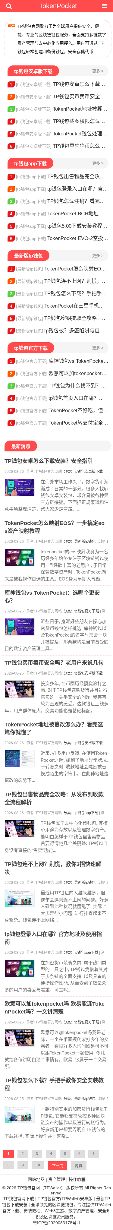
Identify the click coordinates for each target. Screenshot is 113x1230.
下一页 (57, 1166)
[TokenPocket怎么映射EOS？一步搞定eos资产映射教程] (20, 557)
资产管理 (56, 1179)
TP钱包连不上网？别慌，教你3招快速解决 (59, 281)
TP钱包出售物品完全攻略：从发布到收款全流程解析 (59, 176)
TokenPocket (58, 6)
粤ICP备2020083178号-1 (56, 1222)
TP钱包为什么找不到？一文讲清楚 (59, 386)
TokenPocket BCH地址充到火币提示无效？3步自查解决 (59, 214)
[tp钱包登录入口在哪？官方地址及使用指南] (20, 968)
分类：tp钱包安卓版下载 (83, 472)
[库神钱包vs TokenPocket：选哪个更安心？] (20, 627)
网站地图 (36, 1179)
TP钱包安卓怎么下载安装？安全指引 (59, 84)
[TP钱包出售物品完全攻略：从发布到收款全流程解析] (20, 828)
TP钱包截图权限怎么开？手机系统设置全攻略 (59, 121)
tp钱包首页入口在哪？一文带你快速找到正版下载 (59, 398)
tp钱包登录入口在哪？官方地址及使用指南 (59, 189)
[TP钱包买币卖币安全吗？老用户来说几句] (20, 689)
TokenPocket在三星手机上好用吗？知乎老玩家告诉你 (59, 306)
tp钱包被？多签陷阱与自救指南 (59, 331)
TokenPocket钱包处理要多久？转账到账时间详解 (59, 134)
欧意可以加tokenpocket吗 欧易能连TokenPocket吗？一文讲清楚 (59, 373)
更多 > (98, 71)
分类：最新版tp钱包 (80, 541)
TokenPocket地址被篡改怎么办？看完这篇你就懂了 (59, 109)
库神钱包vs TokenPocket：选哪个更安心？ (59, 361)
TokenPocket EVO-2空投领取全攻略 (59, 238)
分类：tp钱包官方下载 (81, 611)
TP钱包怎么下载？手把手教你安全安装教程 (59, 293)
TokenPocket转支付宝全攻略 (59, 423)
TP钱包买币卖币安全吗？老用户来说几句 (59, 97)
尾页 (78, 1166)
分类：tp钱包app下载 (81, 813)
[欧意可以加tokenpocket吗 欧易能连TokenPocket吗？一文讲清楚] (20, 1038)
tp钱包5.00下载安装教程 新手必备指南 (59, 226)
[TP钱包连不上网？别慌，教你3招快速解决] (20, 898)
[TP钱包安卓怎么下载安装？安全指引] (20, 487)
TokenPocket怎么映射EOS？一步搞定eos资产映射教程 (59, 269)
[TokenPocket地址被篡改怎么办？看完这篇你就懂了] (20, 758)
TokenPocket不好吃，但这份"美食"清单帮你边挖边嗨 (59, 410)
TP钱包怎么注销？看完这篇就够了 (59, 201)
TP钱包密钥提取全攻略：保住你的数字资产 (59, 318)
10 (38, 1165)
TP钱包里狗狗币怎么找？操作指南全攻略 (59, 146)
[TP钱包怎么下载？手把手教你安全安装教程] (20, 1114)
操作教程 (77, 1179)
